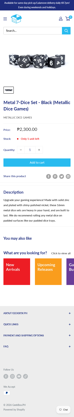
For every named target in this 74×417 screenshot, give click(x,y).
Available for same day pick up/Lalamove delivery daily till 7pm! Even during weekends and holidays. (37, 5)
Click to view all (61, 253)
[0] (68, 19)
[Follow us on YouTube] (19, 376)
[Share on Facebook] (48, 176)
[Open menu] (5, 18)
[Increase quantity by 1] (39, 149)
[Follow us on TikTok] (25, 376)
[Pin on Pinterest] (55, 176)
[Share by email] (68, 176)
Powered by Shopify (14, 409)
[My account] (60, 19)
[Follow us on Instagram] (12, 376)
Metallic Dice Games (17, 117)
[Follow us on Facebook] (5, 376)
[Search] (66, 30)
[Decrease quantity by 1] (20, 149)
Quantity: (9, 149)
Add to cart (37, 162)
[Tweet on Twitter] (61, 176)
